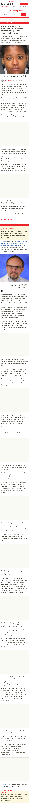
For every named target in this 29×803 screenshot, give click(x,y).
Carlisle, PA (5, 225)
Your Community (14, 6)
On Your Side (23, 6)
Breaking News (4, 6)
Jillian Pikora (7, 291)
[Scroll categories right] (28, 7)
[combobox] (11, 14)
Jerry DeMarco (8, 80)
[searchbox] (12, 14)
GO (24, 14)
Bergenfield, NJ (6, 22)
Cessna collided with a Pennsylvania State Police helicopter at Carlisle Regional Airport (14, 243)
